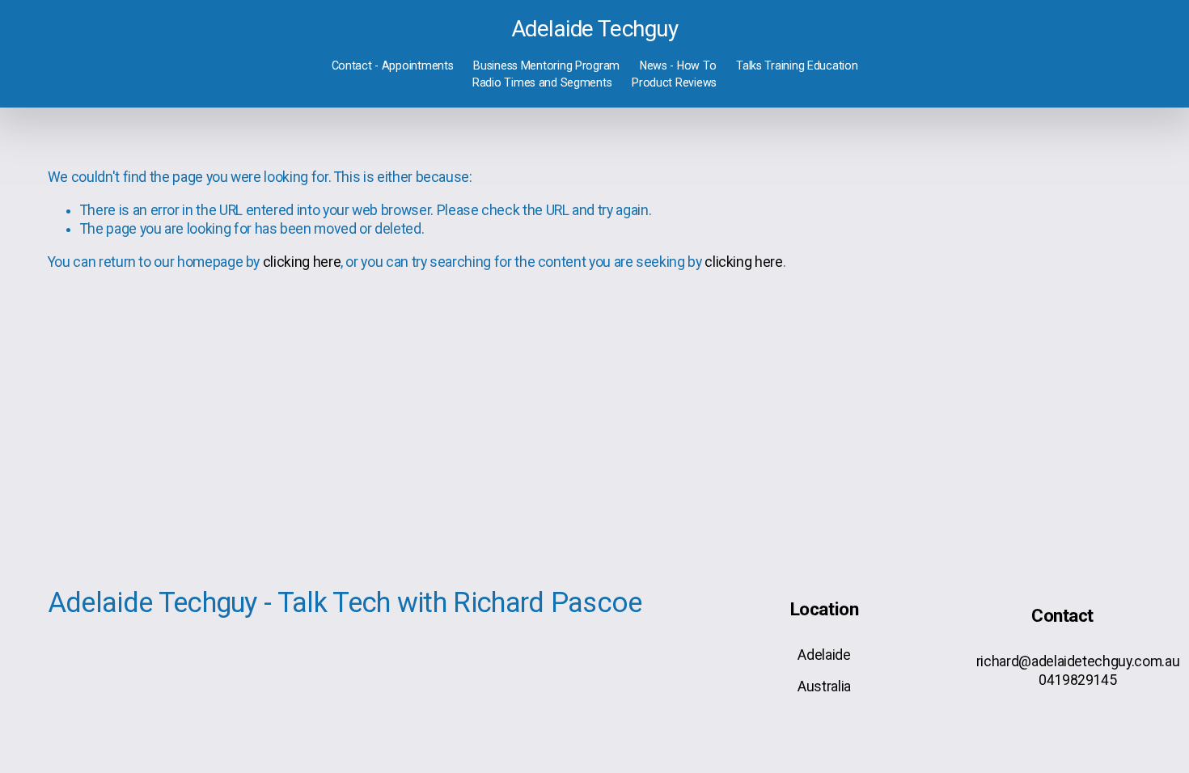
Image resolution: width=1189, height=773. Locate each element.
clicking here (302, 262)
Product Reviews (674, 82)
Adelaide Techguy (594, 28)
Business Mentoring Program (546, 65)
